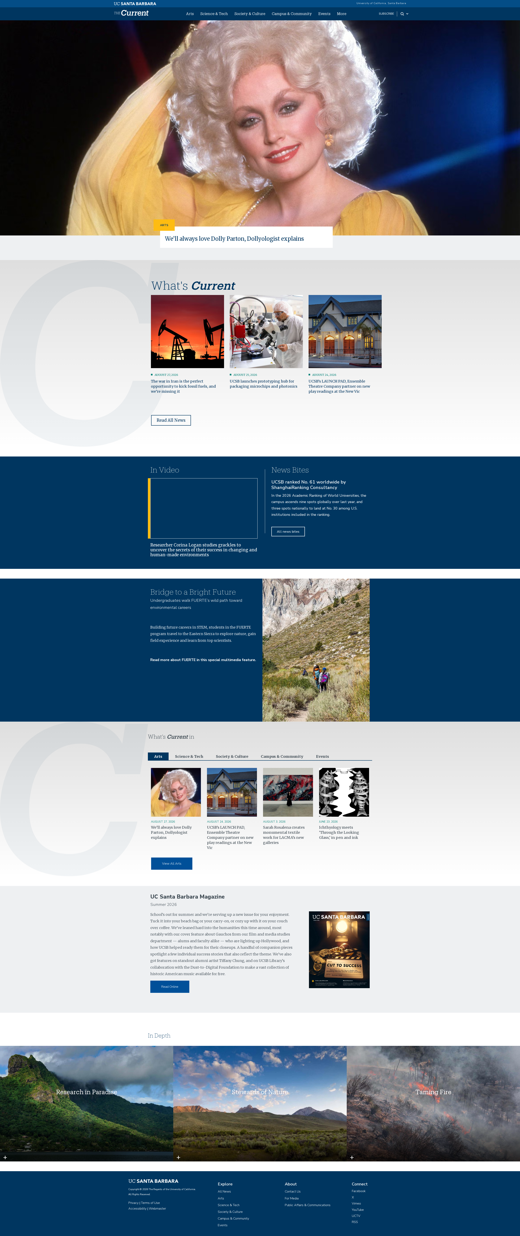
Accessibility (137, 1208)
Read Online (169, 986)
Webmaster (157, 1208)
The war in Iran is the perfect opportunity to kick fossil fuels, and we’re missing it (183, 386)
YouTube (358, 1210)
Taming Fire (433, 1091)
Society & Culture (249, 13)
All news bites (288, 531)
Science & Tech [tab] (189, 756)
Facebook (359, 1191)
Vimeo (356, 1203)
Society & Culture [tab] (232, 756)
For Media (292, 1198)
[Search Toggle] (404, 13)
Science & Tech (214, 13)
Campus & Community (292, 13)
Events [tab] (322, 756)
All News (224, 1191)
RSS (355, 1222)
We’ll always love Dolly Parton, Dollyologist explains (234, 238)
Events (324, 13)
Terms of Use (150, 1203)
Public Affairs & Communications (307, 1205)
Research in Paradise (86, 1091)
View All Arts (171, 863)
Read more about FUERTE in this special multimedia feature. (203, 659)
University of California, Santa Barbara (381, 3)
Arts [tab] (158, 756)
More (341, 13)
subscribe (386, 14)
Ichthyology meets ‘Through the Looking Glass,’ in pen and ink (339, 832)
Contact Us (293, 1191)
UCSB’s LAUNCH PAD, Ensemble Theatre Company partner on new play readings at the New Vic (339, 386)
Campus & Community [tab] (282, 756)
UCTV (356, 1216)
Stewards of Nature (260, 1091)
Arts (190, 13)
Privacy (133, 1203)
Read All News (171, 420)
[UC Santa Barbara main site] (135, 2)
